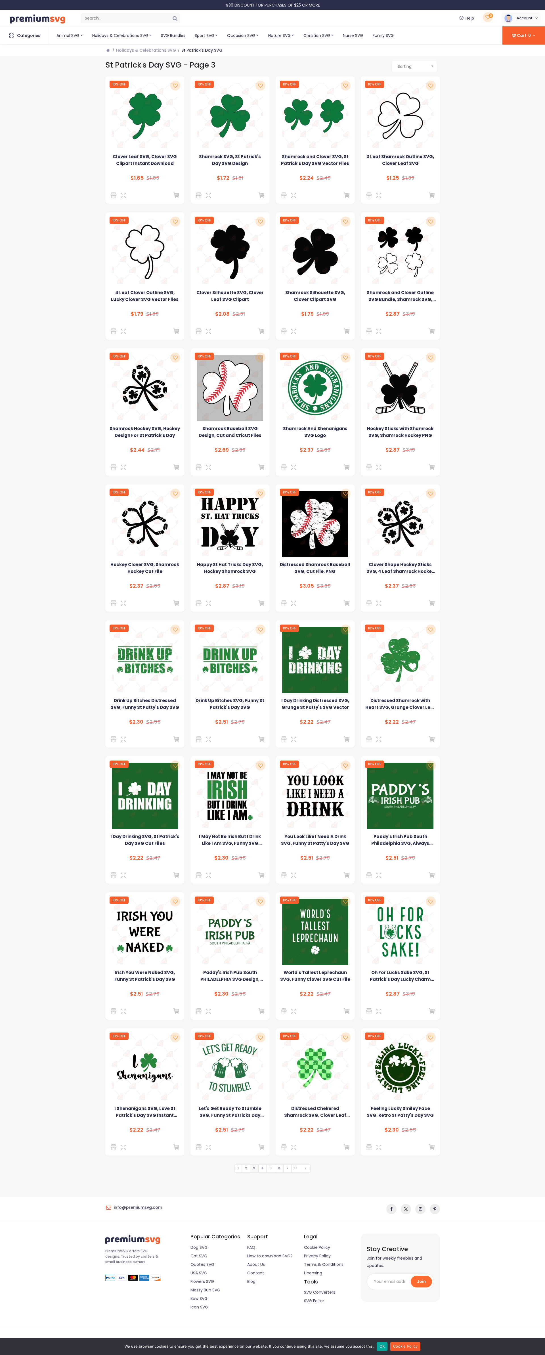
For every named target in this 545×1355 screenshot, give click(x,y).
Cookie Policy (317, 1247)
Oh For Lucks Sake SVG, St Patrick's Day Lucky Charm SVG (400, 976)
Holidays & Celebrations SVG (120, 35)
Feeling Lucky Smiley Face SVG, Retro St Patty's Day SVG (400, 1111)
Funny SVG (383, 35)
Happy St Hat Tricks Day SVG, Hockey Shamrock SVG (230, 568)
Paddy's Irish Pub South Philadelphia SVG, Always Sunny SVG (400, 840)
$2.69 (222, 450)
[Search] (175, 18)
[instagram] (420, 1209)
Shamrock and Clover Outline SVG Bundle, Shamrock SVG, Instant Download (400, 296)
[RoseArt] (115, 195)
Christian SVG (316, 35)
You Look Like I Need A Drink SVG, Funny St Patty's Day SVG (315, 839)
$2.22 (307, 722)
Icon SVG (199, 1307)
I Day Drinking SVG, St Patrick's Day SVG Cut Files (144, 839)
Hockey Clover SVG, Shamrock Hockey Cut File (144, 568)
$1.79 (137, 314)
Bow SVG (198, 1298)
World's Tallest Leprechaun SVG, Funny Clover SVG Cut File (315, 975)
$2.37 (307, 450)
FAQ (251, 1247)
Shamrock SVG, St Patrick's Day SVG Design (230, 160)
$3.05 (306, 586)
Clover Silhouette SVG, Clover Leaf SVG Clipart (230, 296)
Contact (255, 1273)
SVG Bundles (173, 35)
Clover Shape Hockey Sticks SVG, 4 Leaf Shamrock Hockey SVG (400, 568)
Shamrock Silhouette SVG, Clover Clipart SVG (315, 296)
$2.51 (221, 722)
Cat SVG (198, 1256)
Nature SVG (279, 35)
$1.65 (137, 178)
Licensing (313, 1273)
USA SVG (198, 1273)
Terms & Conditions (323, 1264)
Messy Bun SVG (205, 1290)
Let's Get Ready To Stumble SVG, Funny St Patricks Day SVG (230, 1112)
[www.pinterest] (435, 1209)
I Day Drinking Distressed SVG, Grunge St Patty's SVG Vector (315, 704)
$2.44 (137, 450)
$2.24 (306, 178)
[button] (521, 18)
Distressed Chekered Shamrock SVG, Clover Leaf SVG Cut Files (315, 1112)
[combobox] (414, 66)
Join (421, 1281)
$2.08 (222, 314)
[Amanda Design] (115, 467)
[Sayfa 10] (305, 1168)
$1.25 (392, 178)
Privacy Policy (317, 1256)
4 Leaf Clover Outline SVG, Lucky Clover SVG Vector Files (145, 296)
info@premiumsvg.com (138, 1207)
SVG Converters (319, 1292)
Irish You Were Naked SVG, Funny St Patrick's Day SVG (144, 975)
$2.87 (392, 314)
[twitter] (406, 1209)
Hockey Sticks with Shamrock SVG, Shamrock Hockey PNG (400, 432)
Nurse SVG (353, 35)
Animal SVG (67, 35)
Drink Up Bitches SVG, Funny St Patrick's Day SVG (230, 704)
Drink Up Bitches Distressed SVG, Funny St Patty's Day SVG (145, 704)
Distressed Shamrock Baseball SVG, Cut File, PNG (315, 568)
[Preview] (124, 195)
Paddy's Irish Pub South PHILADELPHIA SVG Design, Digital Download (229, 976)
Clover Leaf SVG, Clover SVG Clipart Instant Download (145, 160)
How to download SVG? (270, 1256)
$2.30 (136, 722)
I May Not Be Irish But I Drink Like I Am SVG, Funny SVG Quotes (230, 840)
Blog (251, 1281)
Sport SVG (204, 35)
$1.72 (223, 178)
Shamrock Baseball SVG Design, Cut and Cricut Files (230, 432)
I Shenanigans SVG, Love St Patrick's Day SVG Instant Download (144, 1112)
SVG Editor (314, 1301)
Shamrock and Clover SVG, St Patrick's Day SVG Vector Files (315, 160)
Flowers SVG (202, 1281)
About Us (256, 1264)
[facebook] (391, 1209)
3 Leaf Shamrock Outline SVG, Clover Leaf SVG (400, 160)
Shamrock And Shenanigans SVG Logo (315, 432)
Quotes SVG (202, 1264)
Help (470, 18)
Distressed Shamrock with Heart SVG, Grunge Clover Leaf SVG (400, 704)
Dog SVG (198, 1247)
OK (382, 1346)
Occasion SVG (241, 35)
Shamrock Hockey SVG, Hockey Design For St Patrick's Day (145, 432)
